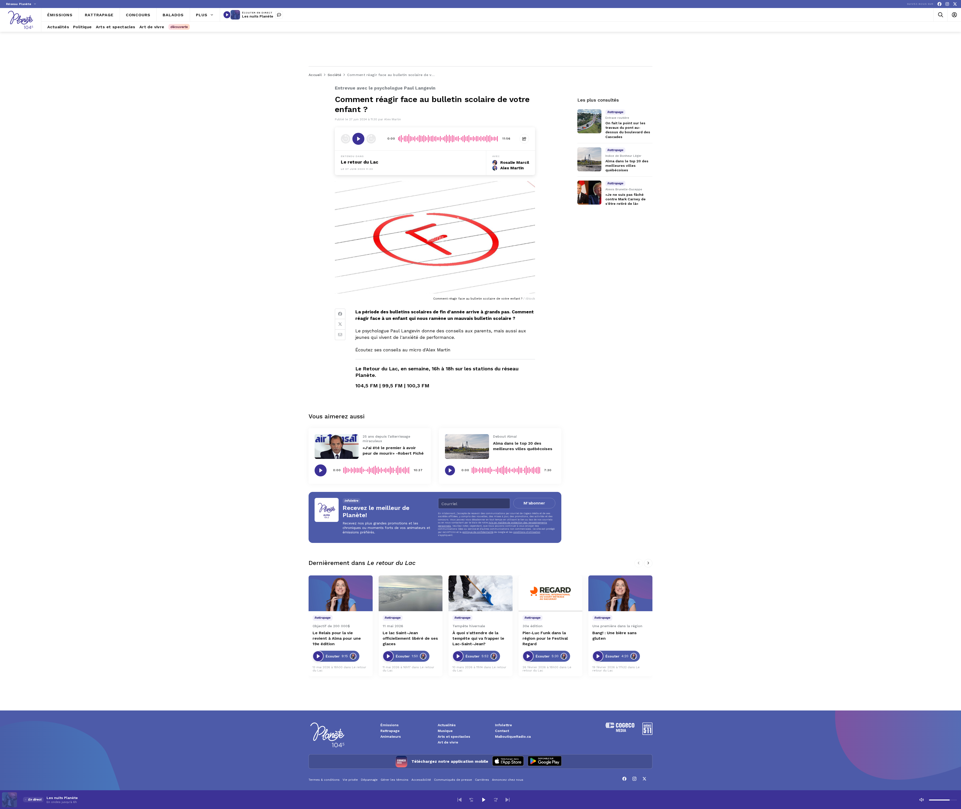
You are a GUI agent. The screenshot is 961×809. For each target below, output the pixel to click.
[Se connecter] (954, 15)
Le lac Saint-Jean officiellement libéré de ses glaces (410, 638)
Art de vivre (448, 742)
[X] (955, 4)
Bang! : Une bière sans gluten (614, 635)
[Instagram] (947, 4)
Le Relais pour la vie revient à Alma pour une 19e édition (337, 638)
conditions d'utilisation (526, 532)
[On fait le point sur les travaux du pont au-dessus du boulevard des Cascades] (589, 121)
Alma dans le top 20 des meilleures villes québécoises (626, 165)
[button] (459, 800)
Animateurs (390, 736)
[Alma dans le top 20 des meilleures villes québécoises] (467, 446)
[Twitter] (340, 324)
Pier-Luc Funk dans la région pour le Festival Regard (545, 638)
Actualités (447, 725)
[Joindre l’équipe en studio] (279, 15)
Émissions (389, 725)
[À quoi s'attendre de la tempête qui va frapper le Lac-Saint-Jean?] (480, 593)
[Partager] (524, 139)
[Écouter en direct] (227, 15)
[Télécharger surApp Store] (508, 761)
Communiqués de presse (453, 779)
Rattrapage (390, 731)
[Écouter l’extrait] (358, 139)
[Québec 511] (647, 733)
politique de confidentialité (477, 532)
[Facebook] (939, 4)
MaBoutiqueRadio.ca (513, 736)
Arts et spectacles (454, 736)
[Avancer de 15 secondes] (371, 139)
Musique (445, 731)
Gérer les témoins (394, 779)
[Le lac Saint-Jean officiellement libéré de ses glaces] (411, 593)
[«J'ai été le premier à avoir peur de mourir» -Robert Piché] (337, 446)
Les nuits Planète (257, 16)
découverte (179, 27)
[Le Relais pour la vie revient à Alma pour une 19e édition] (341, 593)
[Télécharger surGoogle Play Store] (545, 761)
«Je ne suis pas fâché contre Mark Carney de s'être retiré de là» (625, 199)
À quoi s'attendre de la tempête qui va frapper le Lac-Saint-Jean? (478, 638)
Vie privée (350, 779)
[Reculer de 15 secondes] (345, 139)
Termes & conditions (324, 779)
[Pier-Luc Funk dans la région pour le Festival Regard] (551, 593)
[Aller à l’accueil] (20, 20)
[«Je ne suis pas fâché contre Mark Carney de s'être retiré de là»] (589, 193)
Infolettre (503, 725)
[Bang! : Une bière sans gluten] (620, 593)
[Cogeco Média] (620, 730)
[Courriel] (340, 335)
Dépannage (369, 779)
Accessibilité (421, 779)
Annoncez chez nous (507, 779)
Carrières (482, 779)
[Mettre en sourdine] (921, 799)
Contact (502, 731)
